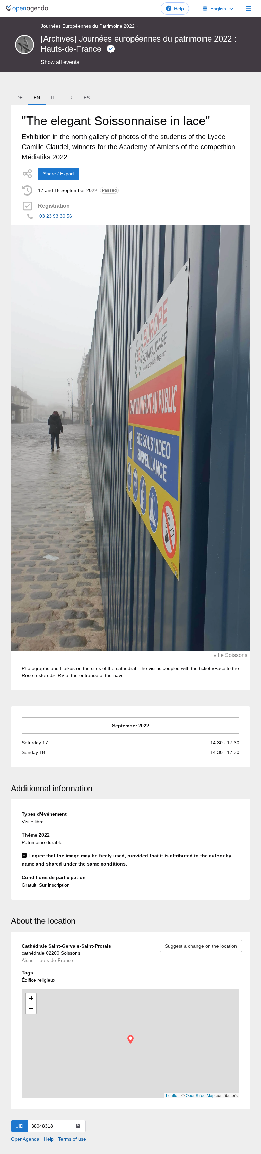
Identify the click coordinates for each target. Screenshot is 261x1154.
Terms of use (72, 1139)
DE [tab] (19, 97)
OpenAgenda (25, 1139)
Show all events (60, 62)
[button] (130, 1039)
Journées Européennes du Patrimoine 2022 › (89, 26)
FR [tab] (69, 97)
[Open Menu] (249, 8)
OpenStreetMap (200, 1095)
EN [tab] (37, 97)
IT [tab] (53, 97)
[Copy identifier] (78, 1126)
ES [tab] (87, 97)
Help (179, 8)
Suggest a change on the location (201, 946)
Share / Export (58, 173)
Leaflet (172, 1095)
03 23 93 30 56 (55, 216)
